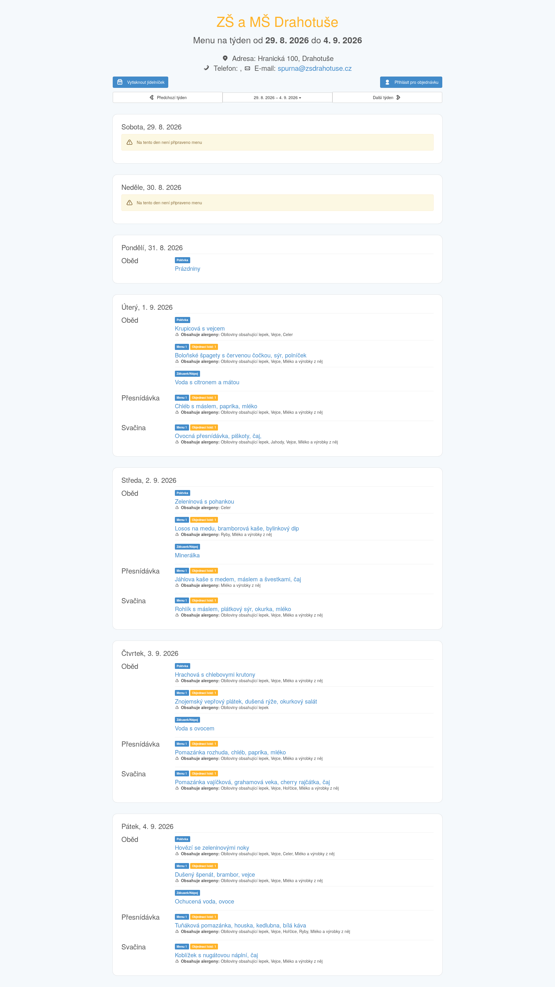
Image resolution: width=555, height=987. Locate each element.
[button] (168, 97)
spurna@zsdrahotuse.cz (315, 68)
